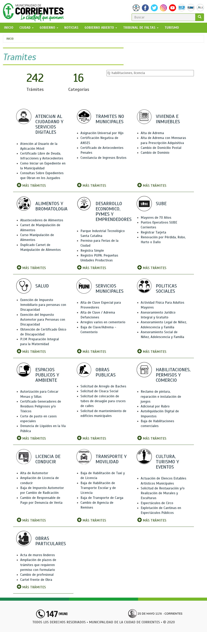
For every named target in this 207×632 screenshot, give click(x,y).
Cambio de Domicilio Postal (161, 148)
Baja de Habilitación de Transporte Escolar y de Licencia (98, 488)
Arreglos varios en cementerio (102, 322)
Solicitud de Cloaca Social (99, 391)
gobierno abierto (99, 27)
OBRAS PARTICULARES (50, 541)
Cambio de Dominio (155, 153)
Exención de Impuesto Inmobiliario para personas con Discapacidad (43, 305)
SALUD (42, 286)
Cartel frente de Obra (36, 580)
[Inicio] (35, 11)
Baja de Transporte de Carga (101, 498)
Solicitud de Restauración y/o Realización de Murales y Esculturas (163, 493)
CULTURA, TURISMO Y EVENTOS (167, 461)
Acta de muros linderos (37, 555)
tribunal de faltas (139, 27)
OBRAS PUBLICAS (106, 372)
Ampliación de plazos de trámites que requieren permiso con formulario (38, 565)
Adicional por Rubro (155, 406)
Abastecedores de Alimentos (41, 220)
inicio (8, 27)
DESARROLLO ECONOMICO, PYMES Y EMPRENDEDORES (114, 211)
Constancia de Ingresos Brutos (103, 158)
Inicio (10, 38)
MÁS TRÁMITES (33, 185)
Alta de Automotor (34, 473)
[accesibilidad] (136, 7)
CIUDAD (25, 27)
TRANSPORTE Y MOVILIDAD (111, 459)
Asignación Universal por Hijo (102, 133)
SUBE (161, 203)
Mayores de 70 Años (156, 217)
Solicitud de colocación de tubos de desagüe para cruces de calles (103, 401)
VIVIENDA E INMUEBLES (168, 119)
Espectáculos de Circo (157, 503)
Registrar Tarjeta (153, 232)
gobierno (48, 27)
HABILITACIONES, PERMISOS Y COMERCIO (173, 375)
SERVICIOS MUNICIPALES (110, 288)
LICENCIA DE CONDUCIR (47, 459)
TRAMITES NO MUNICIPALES (110, 119)
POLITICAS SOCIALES (166, 288)
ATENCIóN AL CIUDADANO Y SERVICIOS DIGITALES (49, 124)
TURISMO (172, 27)
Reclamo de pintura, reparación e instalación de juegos (161, 396)
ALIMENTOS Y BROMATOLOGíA (51, 206)
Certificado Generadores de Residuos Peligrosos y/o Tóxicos (40, 406)
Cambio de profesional (37, 575)
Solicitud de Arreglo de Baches (103, 386)
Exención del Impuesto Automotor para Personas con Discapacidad (42, 320)
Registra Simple (92, 250)
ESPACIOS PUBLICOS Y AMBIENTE (47, 375)
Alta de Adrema (152, 133)
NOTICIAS (71, 27)
